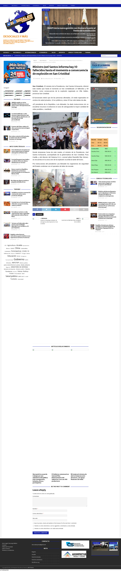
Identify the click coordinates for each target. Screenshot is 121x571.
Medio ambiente (25, 265)
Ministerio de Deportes (9, 269)
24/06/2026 (14, 183)
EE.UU (18, 256)
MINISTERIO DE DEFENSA (19, 267)
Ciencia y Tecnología (104, 178)
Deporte (13, 253)
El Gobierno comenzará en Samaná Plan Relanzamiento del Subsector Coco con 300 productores (60, 477)
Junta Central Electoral (10, 265)
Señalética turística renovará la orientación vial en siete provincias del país (21, 194)
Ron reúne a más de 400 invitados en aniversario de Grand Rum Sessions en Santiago (19, 138)
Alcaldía (19, 245)
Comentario (36, 496)
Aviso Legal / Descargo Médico (9, 543)
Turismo (73, 5)
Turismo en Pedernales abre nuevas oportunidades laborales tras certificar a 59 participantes (20, 226)
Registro (34, 552)
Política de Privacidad (7, 547)
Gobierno (39, 214)
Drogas (24, 253)
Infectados (8, 263)
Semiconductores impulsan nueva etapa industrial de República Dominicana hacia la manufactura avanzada (107, 216)
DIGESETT (18, 253)
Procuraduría (17, 273)
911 (6, 245)
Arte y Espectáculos (17, 146)
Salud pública (11, 276)
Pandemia (9, 271)
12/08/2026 (15, 154)
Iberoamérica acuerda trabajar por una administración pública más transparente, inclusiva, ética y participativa (40, 478)
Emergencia (23, 256)
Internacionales (25, 5)
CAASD (12, 248)
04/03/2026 (102, 220)
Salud (44, 5)
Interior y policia (24, 263)
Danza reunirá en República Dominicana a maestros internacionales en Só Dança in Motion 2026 (21, 171)
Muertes (27, 269)
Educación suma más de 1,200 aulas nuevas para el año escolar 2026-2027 (74, 41)
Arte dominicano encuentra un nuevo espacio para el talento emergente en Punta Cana (21, 151)
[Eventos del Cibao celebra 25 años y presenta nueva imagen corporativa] (7, 128)
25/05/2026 (12, 141)
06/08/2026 (14, 239)
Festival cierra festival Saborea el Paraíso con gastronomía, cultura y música (21, 204)
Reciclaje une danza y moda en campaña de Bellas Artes (20, 181)
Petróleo (15, 271)
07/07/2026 (15, 121)
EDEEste (28, 253)
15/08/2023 (37, 78)
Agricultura (11, 245)
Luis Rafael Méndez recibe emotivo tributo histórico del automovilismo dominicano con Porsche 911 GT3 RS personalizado (21, 117)
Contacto (4, 545)
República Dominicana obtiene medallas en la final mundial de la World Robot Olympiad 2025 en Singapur (105, 227)
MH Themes (31, 567)
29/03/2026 (102, 209)
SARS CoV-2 (21, 276)
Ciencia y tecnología (62, 5)
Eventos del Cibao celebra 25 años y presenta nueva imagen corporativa (21, 128)
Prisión (11, 273)
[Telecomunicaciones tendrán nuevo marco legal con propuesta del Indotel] (94, 183)
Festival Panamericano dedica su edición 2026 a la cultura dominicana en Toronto (20, 161)
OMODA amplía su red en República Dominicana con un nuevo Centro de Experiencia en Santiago (21, 105)
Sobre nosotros (6, 548)
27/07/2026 (15, 164)
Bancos (8, 248)
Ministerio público (20, 269)
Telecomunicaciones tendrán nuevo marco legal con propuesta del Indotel (107, 183)
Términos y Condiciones (8, 550)
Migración (8, 267)
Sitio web (35, 518)
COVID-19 (25, 251)
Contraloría (7, 251)
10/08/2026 (15, 218)
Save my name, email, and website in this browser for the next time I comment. (55, 523)
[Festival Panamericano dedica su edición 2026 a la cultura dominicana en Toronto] (7, 160)
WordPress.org (35, 562)
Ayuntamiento (26, 245)
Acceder (34, 554)
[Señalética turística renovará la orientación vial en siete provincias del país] (7, 193)
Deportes (51, 5)
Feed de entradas (36, 557)
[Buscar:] (109, 55)
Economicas (36, 5)
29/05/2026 (15, 131)
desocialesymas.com (47, 78)
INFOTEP (15, 262)
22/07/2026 (15, 175)
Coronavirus (16, 251)
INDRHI (26, 259)
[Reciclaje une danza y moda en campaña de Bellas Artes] (7, 182)
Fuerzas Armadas (9, 259)
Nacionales (14, 5)
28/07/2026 (15, 109)
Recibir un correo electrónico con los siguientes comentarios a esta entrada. (55, 526)
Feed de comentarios (37, 559)
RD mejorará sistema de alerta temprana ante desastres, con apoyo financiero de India (79, 476)
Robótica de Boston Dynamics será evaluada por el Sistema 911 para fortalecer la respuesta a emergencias (107, 194)
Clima (17, 248)
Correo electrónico (38, 513)
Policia (20, 271)
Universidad (20, 279)
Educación (12, 256)
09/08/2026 (15, 229)
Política (25, 271)
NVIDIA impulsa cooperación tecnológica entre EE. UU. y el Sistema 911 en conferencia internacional (107, 205)
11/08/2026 (15, 207)
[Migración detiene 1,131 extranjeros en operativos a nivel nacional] (100, 546)
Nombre (35, 508)
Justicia (18, 265)
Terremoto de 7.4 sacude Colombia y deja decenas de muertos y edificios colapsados (70, 43)
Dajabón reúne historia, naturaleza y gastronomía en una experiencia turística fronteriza (20, 236)
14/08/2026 (102, 186)
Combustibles (24, 248)
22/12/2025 (99, 231)
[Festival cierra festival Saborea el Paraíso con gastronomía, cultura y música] (7, 204)
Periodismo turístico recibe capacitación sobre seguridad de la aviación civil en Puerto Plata (20, 214)
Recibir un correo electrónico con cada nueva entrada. (49, 528)
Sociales (5, 5)
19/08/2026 (15, 197)
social (26, 276)
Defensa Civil (7, 253)
